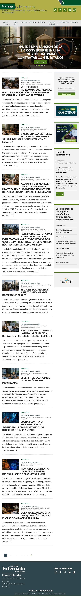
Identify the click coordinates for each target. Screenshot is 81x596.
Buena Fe (31, 179)
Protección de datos (46, 417)
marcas (24, 464)
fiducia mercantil (25, 231)
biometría (25, 417)
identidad (37, 417)
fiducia (40, 285)
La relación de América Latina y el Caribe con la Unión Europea (64, 170)
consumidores (26, 285)
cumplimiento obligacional (42, 179)
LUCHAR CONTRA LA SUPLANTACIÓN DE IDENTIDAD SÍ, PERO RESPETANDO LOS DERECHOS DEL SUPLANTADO (23, 425)
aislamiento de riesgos (28, 229)
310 (26, 555)
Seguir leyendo (40, 62)
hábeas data (31, 417)
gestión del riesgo (37, 82)
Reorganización (36, 509)
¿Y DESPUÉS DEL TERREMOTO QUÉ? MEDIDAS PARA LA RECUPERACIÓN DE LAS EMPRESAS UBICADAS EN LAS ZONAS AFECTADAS (27, 91)
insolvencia (24, 180)
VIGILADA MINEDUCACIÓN (41, 591)
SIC (33, 131)
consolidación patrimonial (36, 508)
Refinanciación (39, 84)
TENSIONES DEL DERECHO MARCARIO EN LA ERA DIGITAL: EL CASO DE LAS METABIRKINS (25, 471)
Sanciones (24, 375)
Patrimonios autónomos (43, 231)
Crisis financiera (61, 237)
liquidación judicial (26, 509)
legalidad (43, 129)
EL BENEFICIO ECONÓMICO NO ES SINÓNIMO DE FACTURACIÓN (26, 380)
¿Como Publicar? (15, 23)
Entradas (24, 78)
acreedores (25, 179)
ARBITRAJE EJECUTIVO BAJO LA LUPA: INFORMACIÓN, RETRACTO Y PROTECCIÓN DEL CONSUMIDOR (27, 333)
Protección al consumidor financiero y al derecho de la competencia (65, 255)
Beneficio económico (28, 373)
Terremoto (47, 84)
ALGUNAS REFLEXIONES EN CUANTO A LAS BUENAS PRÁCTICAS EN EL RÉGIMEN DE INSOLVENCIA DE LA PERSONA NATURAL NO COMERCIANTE (26, 187)
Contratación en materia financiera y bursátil (64, 231)
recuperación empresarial (28, 84)
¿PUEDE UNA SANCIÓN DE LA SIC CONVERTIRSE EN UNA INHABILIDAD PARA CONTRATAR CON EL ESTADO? (27, 137)
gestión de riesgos (47, 285)
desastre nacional (27, 82)
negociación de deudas (34, 180)
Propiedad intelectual (27, 465)
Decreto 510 (34, 285)
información (31, 327)
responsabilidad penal (27, 286)
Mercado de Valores (62, 248)
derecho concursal (40, 229)
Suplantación (24, 419)
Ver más (60, 194)
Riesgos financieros (62, 262)
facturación (44, 373)
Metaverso (37, 464)
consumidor (24, 327)
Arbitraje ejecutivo (27, 326)
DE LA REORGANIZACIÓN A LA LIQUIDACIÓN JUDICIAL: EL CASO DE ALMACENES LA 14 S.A (26, 515)
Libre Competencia (26, 131)
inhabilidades (37, 129)
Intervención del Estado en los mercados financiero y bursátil (66, 242)
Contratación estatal (27, 129)
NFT (41, 464)
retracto (38, 327)
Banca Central (60, 225)
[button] (5, 47)
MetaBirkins (30, 464)
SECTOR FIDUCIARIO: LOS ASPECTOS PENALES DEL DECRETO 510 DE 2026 (25, 292)
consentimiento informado (40, 326)
